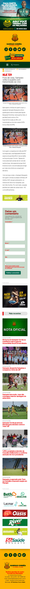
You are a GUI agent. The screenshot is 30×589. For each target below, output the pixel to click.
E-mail (7, 250)
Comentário (9, 221)
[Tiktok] (24, 49)
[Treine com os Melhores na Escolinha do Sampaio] (15, 30)
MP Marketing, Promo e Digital (18, 582)
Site (6, 257)
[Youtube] (19, 49)
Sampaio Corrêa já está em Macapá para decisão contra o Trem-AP (13, 424)
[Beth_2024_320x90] (15, 499)
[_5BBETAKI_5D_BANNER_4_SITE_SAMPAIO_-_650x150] (15, 201)
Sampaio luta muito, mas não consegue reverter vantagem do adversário (14, 396)
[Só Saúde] (15, 545)
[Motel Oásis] (15, 307)
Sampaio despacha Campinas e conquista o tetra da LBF (14, 369)
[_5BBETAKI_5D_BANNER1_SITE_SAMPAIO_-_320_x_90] (15, 536)
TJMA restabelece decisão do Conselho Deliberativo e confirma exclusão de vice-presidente (14, 453)
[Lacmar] (15, 508)
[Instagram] (6, 49)
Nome (7, 243)
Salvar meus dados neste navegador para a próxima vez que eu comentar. (14, 267)
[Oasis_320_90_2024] (15, 518)
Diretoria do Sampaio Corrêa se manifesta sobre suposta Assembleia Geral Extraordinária (14, 341)
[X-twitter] (15, 49)
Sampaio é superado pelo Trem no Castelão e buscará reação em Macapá (14, 481)
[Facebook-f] (10, 49)
